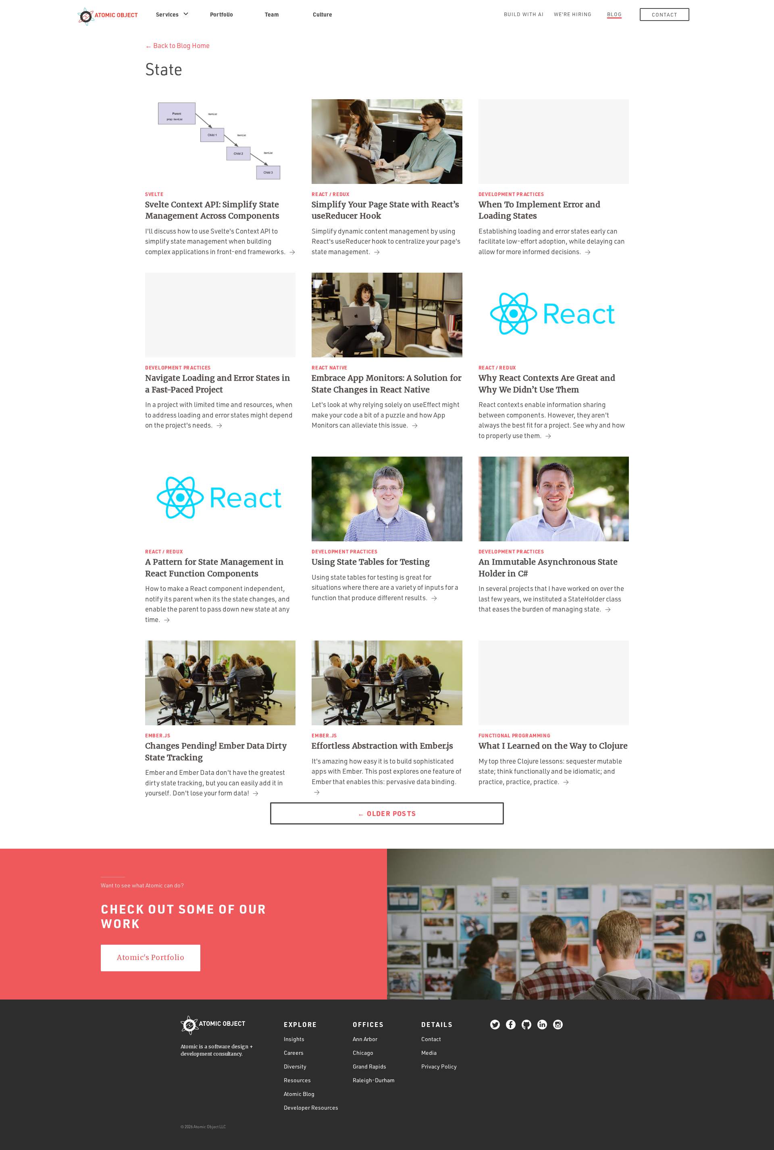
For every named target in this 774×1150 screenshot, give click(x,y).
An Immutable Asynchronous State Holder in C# (548, 567)
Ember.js (158, 735)
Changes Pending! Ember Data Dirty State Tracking (216, 751)
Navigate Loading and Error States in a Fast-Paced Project (217, 383)
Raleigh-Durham (374, 1080)
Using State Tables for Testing (371, 562)
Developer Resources (311, 1107)
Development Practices (511, 194)
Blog (614, 14)
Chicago (363, 1052)
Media (429, 1052)
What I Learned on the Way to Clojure (553, 746)
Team (272, 14)
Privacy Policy (439, 1066)
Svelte (154, 194)
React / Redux (330, 194)
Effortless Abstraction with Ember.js (382, 746)
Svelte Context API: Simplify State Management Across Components (212, 210)
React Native (329, 367)
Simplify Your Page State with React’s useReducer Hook (385, 210)
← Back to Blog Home (177, 45)
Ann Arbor (365, 1038)
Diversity (295, 1066)
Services (167, 14)
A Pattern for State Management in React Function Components (214, 567)
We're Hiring (572, 14)
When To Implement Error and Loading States (539, 210)
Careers (294, 1052)
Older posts (387, 813)
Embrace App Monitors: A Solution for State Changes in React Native (387, 383)
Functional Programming (515, 735)
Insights (294, 1038)
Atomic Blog (299, 1093)
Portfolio (221, 14)
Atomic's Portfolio (150, 957)
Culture (322, 14)
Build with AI (524, 14)
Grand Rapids (369, 1066)
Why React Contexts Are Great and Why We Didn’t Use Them (547, 383)
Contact (664, 14)
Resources (297, 1080)
